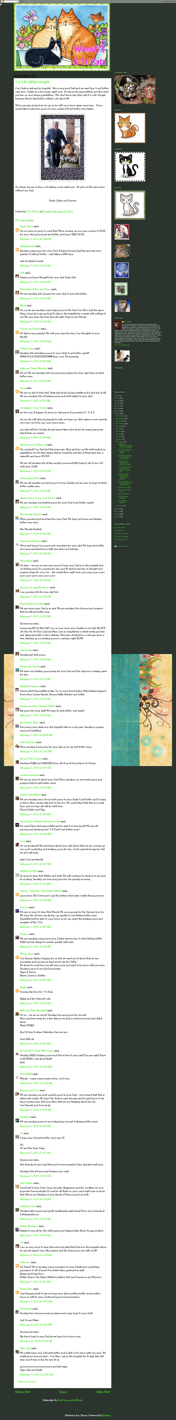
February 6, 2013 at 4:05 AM (35, 926)
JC (21, 1133)
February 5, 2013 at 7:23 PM (35, 596)
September (121, 423)
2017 (118, 403)
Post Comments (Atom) (70, 1400)
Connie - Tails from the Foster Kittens (41, 890)
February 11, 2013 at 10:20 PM (36, 1374)
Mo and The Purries (31, 758)
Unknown (25, 1262)
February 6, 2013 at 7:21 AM (35, 1003)
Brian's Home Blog (30, 478)
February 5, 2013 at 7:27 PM (35, 616)
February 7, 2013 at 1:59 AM (35, 1281)
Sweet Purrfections (30, 540)
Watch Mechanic (29, 1226)
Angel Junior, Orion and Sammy (37, 497)
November (121, 418)
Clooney (24, 933)
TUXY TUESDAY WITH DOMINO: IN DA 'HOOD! (125, 451)
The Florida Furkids (31, 514)
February (121, 441)
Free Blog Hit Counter (119, 548)
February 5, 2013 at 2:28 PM (35, 239)
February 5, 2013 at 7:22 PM (35, 580)
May (119, 434)
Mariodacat (26, 560)
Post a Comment (27, 1381)
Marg (23, 305)
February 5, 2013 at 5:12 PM (35, 400)
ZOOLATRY (26, 1073)
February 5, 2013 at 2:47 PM (35, 281)
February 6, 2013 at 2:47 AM (35, 787)
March (120, 439)
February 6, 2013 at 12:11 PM (35, 1109)
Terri (23, 387)
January (121, 505)
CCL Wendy (127, 321)
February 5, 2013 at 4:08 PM (35, 341)
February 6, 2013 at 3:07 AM (35, 863)
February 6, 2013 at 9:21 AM (35, 1043)
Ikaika (23, 987)
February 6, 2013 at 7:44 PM (35, 1218)
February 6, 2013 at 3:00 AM (35, 833)
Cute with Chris (119, 530)
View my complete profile (122, 345)
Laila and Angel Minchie (33, 368)
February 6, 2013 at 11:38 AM (36, 1083)
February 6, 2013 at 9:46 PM (35, 1235)
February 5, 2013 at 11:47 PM (36, 751)
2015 (118, 408)
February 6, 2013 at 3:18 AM (35, 900)
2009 (118, 516)
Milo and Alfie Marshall (33, 1010)
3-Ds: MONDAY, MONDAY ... (122, 501)
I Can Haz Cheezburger (121, 536)
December (121, 416)
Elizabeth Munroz (30, 686)
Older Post (103, 1392)
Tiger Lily (25, 1348)
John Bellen (26, 1182)
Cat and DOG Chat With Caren (36, 1050)
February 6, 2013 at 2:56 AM (35, 814)
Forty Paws (26, 1308)
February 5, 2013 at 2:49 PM (35, 298)
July (119, 429)
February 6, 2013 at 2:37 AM (35, 767)
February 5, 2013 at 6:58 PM (35, 553)
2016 (118, 406)
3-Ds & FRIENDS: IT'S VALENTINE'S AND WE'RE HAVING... (124, 483)
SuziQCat (25, 1116)
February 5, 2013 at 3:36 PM (35, 321)
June (120, 431)
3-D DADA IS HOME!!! (124, 487)
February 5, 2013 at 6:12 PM (35, 490)
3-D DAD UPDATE (123, 494)
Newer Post (22, 1392)
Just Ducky (26, 650)
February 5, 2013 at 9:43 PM (35, 715)
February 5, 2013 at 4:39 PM (35, 380)
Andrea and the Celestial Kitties (37, 706)
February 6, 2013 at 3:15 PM (35, 1152)
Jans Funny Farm (29, 722)
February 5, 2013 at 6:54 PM (35, 507)
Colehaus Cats (27, 1206)
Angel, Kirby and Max (32, 603)
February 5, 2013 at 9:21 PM (35, 679)
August (120, 426)
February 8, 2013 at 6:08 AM (36, 1324)
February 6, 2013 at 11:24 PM (36, 1255)
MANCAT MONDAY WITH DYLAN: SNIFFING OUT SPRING (124, 477)
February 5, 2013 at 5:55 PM (35, 437)
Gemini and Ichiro (30, 328)
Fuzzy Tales (26, 226)
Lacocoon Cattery (120, 527)
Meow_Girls (27, 953)
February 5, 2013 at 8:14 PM (35, 659)
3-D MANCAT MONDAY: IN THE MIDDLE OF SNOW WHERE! (125, 457)
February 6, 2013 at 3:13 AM (35, 883)
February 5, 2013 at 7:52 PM (35, 643)
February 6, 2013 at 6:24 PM (35, 1199)
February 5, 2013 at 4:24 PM (35, 361)
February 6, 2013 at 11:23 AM (36, 1066)
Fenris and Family (30, 666)
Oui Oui (24, 907)
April (120, 436)
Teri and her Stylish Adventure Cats (40, 821)
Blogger (106, 1415)
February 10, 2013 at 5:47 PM (36, 1341)
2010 (118, 514)
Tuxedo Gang (27, 348)
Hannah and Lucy (29, 1090)
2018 (118, 401)
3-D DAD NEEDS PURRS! (123, 497)
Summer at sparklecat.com (34, 587)
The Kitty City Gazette (121, 533)
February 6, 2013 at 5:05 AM (35, 980)
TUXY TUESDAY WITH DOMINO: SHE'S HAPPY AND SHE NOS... (125, 469)
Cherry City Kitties (30, 794)
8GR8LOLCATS (28, 871)
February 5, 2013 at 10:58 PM (36, 735)
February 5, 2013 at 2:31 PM (35, 265)
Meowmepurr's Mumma (33, 444)
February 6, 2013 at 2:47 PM (35, 1126)
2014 (118, 411)
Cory (22, 841)
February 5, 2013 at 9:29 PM (35, 698)
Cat (22, 1242)
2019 (118, 398)
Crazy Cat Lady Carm (121, 539)
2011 (118, 511)
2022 (118, 395)
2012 (118, 509)
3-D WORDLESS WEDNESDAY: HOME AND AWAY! (124, 462)
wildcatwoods (27, 246)
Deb (22, 272)
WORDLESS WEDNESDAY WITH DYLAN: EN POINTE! (125, 445)
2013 (118, 413)
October (121, 421)
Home (63, 1392)
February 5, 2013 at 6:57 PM (35, 533)
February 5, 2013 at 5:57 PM (35, 470)
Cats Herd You (27, 742)
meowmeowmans (29, 774)
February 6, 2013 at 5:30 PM (35, 1175)
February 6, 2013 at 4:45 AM (35, 946)
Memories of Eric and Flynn (35, 289)
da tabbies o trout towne (33, 407)
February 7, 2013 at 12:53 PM (36, 1301)
